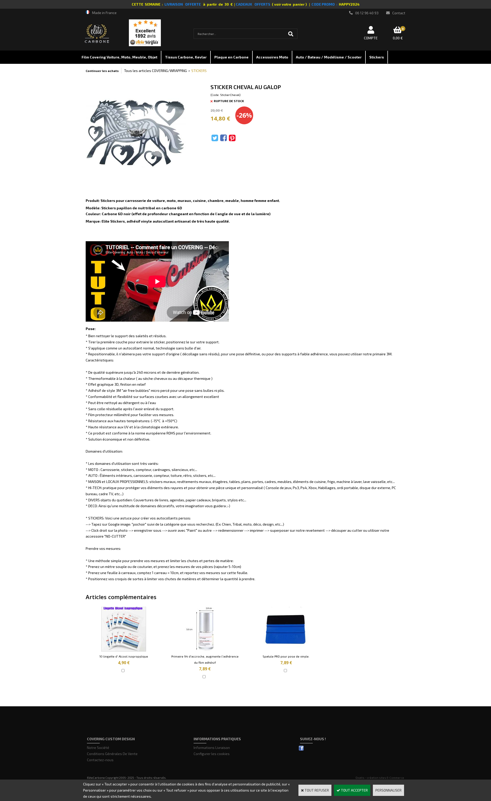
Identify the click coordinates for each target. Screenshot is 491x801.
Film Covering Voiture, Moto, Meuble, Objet (119, 57)
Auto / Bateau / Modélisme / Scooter (329, 57)
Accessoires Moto (272, 57)
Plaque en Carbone (231, 57)
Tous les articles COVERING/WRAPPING (155, 70)
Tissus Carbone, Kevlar (186, 57)
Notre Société (98, 747)
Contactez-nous (100, 760)
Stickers (376, 57)
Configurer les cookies (212, 753)
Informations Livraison (212, 747)
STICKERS (199, 70)
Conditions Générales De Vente (112, 753)
